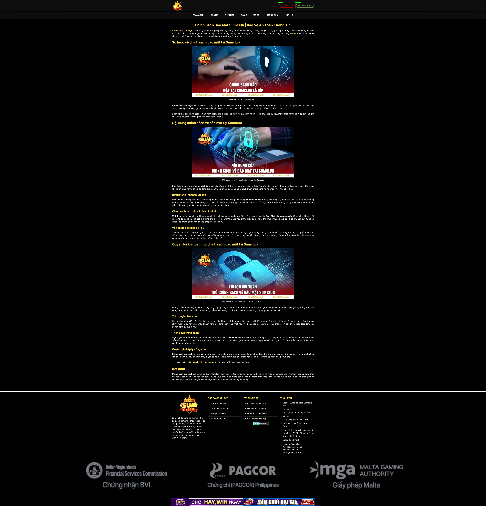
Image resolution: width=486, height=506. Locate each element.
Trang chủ (198, 15)
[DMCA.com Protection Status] (261, 423)
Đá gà (244, 15)
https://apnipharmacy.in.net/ (296, 412)
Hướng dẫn (272, 15)
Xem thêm (182, 437)
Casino (214, 15)
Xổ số (256, 15)
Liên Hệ (289, 15)
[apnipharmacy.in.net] (177, 6)
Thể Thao (230, 15)
